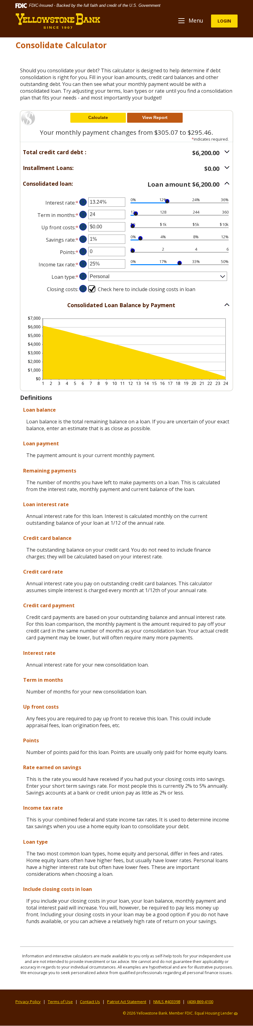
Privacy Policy (28, 1001)
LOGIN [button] (224, 21)
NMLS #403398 (166, 1001)
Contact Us (90, 1001)
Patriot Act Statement (126, 1001)
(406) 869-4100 (200, 1001)
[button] (126, 153)
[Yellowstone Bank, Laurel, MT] (57, 21)
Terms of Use (60, 1001)
